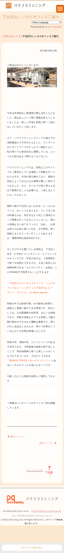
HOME (5, 36)
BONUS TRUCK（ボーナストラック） (31, 360)
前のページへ (18, 436)
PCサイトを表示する (32, 547)
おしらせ (16, 36)
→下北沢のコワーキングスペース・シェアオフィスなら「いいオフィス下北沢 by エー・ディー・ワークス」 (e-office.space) (31, 288)
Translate (56, 26)
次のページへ (46, 443)
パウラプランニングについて (46, 510)
